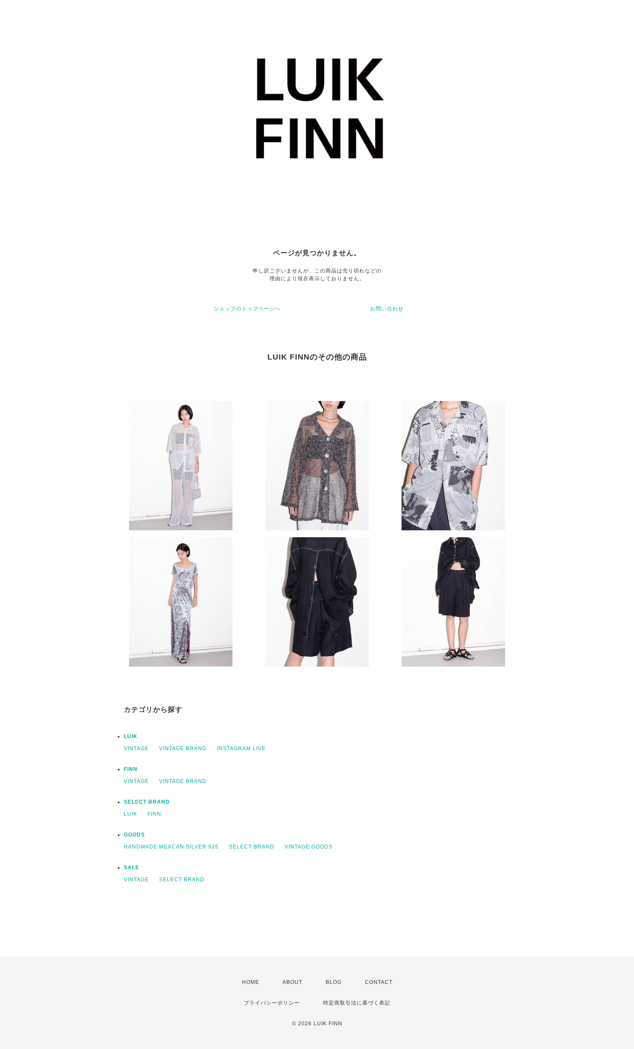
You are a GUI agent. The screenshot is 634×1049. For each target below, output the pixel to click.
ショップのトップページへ (247, 309)
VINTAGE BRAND (183, 748)
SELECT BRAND (147, 802)
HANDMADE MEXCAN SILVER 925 (171, 847)
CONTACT (378, 982)
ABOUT (292, 982)
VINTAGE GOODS (309, 847)
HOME (250, 982)
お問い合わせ (387, 309)
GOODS (134, 835)
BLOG (334, 982)
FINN (131, 769)
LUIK (131, 736)
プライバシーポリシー (272, 1003)
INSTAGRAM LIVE (241, 748)
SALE (131, 867)
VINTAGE (136, 748)
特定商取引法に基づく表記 (356, 1003)
